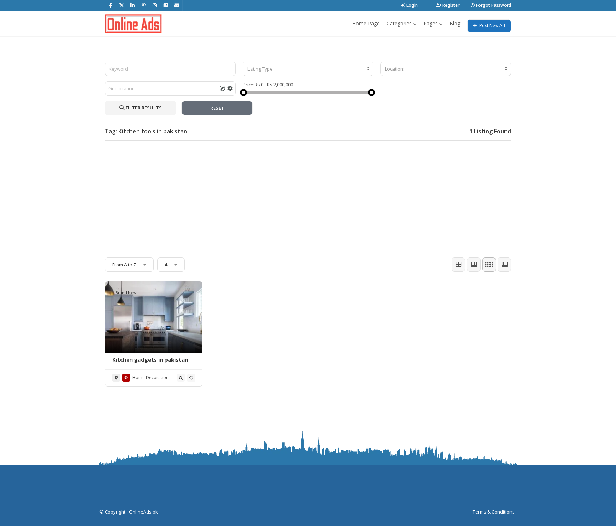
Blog (455, 23)
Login (411, 5)
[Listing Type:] (308, 69)
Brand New (126, 292)
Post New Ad (491, 25)
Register (450, 5)
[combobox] (308, 69)
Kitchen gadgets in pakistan (150, 359)
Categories (399, 23)
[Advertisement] (308, 196)
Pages (430, 23)
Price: (249, 84)
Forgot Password (493, 5)
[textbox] (308, 69)
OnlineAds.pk (143, 512)
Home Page (366, 23)
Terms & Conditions (494, 512)
